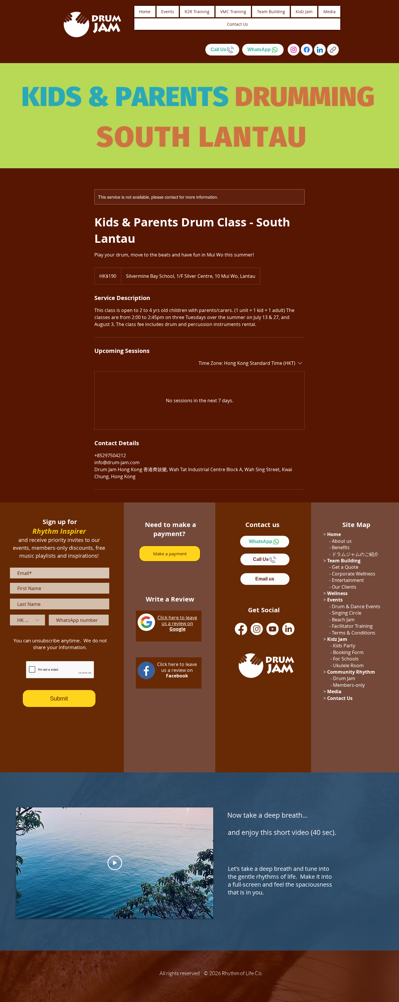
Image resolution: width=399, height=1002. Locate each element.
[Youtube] (272, 629)
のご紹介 (369, 554)
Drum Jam (344, 678)
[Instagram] (293, 50)
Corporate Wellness (353, 574)
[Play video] (114, 863)
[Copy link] (333, 50)
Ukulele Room (348, 665)
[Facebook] (307, 50)
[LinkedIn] (320, 50)
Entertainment (348, 580)
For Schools (346, 659)
